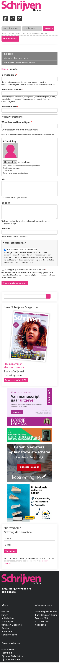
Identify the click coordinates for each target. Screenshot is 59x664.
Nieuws (5, 611)
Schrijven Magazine (12, 624)
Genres (6, 228)
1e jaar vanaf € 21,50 (15, 380)
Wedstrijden (8, 621)
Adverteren (7, 631)
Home (5, 69)
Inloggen (8, 53)
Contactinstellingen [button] (15, 242)
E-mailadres (9, 74)
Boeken (6, 202)
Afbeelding (9, 141)
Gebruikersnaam (11, 89)
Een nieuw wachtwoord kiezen (35, 33)
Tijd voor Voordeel (11, 659)
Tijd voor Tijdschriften (13, 656)
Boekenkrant (8, 649)
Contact (6, 628)
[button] (10, 39)
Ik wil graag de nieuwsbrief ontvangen (25, 269)
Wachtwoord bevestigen (16, 122)
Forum (5, 615)
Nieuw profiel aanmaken (11, 33)
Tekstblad (7, 652)
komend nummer (14, 367)
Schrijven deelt (9, 634)
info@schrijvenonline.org (16, 588)
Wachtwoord (9, 106)
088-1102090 (9, 592)
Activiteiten (8, 618)
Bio (3, 179)
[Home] (22, 6)
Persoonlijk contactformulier (22, 249)
